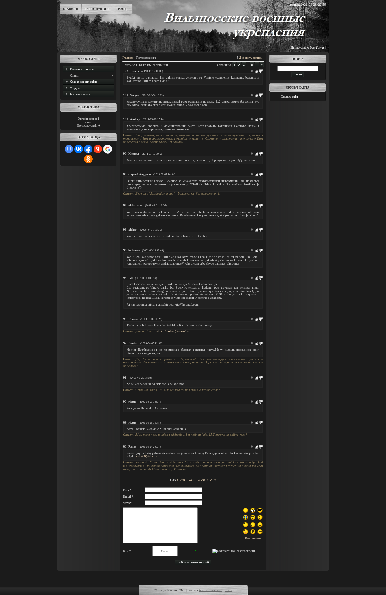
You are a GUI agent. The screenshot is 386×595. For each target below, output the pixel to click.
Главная (70, 8)
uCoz (228, 590)
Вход (122, 8)
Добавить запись (250, 57)
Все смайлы (253, 538)
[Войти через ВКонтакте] (78, 149)
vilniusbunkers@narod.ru (172, 331)
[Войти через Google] (107, 149)
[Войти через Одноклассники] (88, 159)
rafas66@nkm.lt (146, 456)
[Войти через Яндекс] (98, 149)
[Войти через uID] (69, 149)
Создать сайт (289, 96)
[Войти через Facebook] (88, 149)
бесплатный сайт (210, 590)
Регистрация (96, 8)
